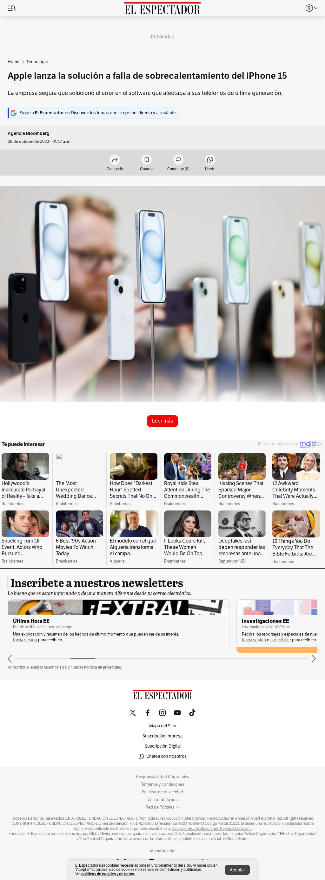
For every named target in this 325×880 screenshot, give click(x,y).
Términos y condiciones (162, 784)
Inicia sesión (25, 640)
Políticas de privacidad (162, 792)
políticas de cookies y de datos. (108, 873)
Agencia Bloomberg (29, 133)
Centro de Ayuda (163, 799)
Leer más (162, 420)
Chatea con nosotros (166, 756)
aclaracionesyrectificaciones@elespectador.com (212, 828)
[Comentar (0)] (178, 160)
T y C (63, 667)
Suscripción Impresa (162, 736)
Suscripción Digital (163, 746)
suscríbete (280, 640)
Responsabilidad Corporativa (162, 777)
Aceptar (237, 870)
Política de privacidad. (103, 667)
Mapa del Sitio (162, 726)
